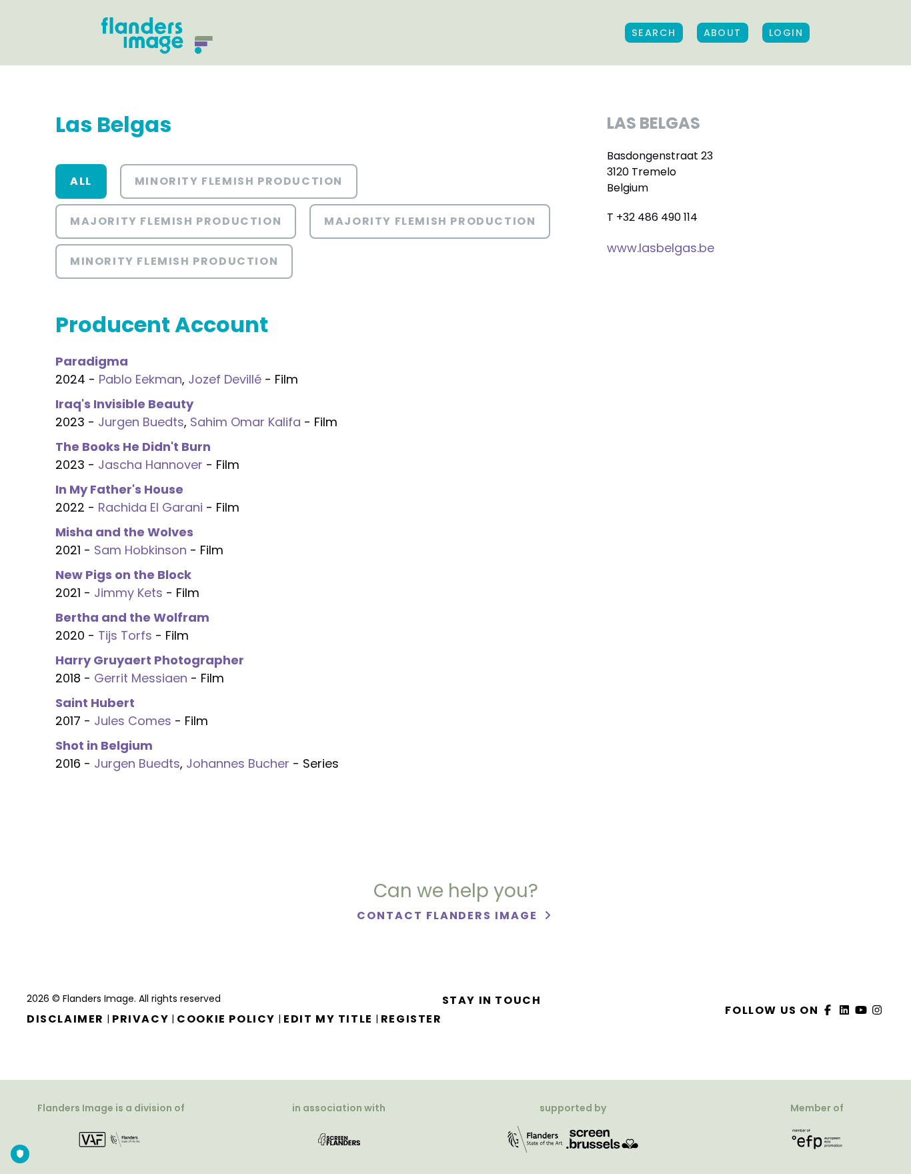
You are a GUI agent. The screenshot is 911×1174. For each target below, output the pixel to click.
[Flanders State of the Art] (536, 1139)
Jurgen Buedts (141, 422)
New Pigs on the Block (123, 574)
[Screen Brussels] (602, 1139)
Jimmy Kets (128, 592)
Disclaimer (65, 1019)
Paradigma (91, 361)
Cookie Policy (226, 1019)
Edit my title (328, 1019)
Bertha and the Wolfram (132, 617)
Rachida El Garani (150, 507)
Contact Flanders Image (448, 915)
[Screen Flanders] (339, 1139)
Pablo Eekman (140, 379)
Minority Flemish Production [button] (239, 181)
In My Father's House (119, 489)
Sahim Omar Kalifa (245, 422)
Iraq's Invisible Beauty (124, 404)
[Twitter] (845, 1010)
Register (411, 1019)
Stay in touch (492, 1000)
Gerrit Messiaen (140, 678)
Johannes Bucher (237, 763)
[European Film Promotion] (817, 1139)
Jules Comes (132, 720)
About (723, 32)
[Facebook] (828, 1010)
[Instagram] (877, 1010)
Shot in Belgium (104, 745)
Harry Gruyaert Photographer (149, 660)
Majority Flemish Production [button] (175, 221)
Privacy (140, 1019)
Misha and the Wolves (124, 532)
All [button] (81, 181)
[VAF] (111, 1139)
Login (786, 32)
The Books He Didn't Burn (133, 446)
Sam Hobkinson (140, 550)
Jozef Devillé (224, 379)
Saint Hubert (95, 702)
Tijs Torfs (125, 635)
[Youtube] (861, 1010)
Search (654, 32)
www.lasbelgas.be (660, 247)
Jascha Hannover (150, 464)
